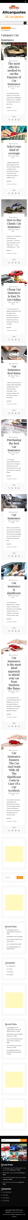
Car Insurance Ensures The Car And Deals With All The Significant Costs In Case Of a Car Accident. (14, 771)
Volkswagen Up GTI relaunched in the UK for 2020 (14, 932)
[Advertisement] (14, 854)
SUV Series (10, 975)
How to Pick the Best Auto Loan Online (14, 1177)
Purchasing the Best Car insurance (14, 445)
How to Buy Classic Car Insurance (14, 223)
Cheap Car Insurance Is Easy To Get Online (14, 294)
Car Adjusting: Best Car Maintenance (14, 948)
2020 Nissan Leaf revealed (14, 936)
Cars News (10, 972)
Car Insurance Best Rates (14, 369)
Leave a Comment (12, 110)
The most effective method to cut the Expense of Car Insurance (14, 74)
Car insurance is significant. (14, 588)
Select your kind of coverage (14, 149)
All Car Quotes (14, 16)
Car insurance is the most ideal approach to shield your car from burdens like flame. (14, 673)
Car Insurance (14, 61)
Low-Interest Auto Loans (14, 944)
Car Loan (9, 969)
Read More (9, 107)
